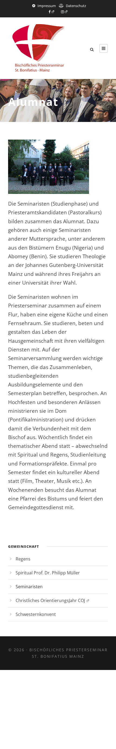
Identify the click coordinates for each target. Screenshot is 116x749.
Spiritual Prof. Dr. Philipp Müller (48, 573)
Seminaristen (29, 587)
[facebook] (51, 11)
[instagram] (64, 11)
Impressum (46, 5)
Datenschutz (76, 5)
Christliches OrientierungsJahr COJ (50, 600)
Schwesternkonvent (36, 614)
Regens (23, 559)
